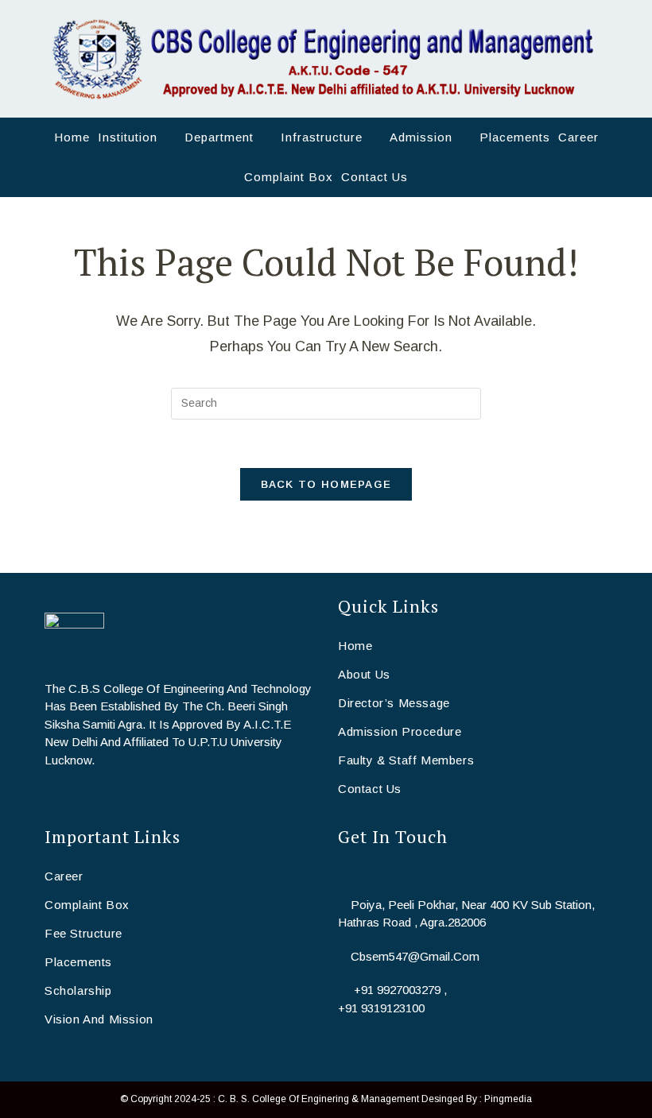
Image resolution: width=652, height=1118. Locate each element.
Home (355, 645)
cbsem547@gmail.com (415, 956)
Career (64, 876)
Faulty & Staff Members (406, 760)
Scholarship (78, 990)
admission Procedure (399, 731)
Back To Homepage (326, 484)
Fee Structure (83, 933)
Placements (78, 962)
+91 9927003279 (397, 989)
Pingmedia (508, 1098)
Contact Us (370, 788)
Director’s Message (394, 703)
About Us (364, 674)
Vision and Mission (99, 1019)
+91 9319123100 (381, 1008)
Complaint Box (87, 904)
